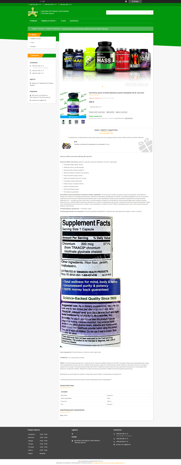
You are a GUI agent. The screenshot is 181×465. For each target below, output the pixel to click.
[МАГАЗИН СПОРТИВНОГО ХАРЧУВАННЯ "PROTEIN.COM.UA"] (33, 12)
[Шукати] (151, 12)
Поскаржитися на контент (100, 463)
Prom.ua (100, 461)
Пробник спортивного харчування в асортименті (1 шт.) (92, 144)
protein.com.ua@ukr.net (39, 100)
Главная (33, 21)
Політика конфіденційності (117, 463)
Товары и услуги (48, 21)
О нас (63, 21)
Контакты (74, 21)
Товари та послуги (38, 29)
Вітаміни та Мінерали (53, 29)
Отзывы (33, 46)
